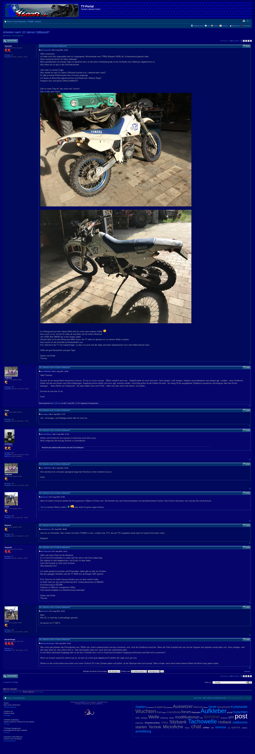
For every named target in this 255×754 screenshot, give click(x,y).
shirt (212, 728)
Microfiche (173, 726)
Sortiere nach (126, 671)
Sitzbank (178, 721)
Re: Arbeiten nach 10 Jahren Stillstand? (54, 367)
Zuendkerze (150, 707)
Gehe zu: (208, 682)
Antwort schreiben (9, 40)
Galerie (216, 26)
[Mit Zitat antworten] (246, 46)
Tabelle (171, 718)
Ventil (212, 707)
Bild (201, 718)
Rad (159, 712)
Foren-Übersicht (19, 21)
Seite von (234, 41)
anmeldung (143, 731)
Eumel (45, 497)
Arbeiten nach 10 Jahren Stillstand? (26, 32)
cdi (229, 728)
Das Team (197, 698)
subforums (240, 722)
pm (231, 717)
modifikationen (187, 717)
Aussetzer (183, 706)
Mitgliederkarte (198, 26)
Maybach (46, 529)
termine (212, 716)
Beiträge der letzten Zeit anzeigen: (95, 671)
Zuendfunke (174, 712)
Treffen (137, 718)
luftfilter (206, 727)
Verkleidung (164, 718)
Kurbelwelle (239, 707)
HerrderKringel (48, 643)
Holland (224, 722)
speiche (235, 727)
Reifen (164, 712)
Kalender (225, 26)
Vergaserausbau (152, 722)
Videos (187, 728)
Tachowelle (202, 721)
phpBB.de (99, 704)
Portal (9, 21)
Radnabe (196, 712)
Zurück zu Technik (11, 682)
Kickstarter (224, 718)
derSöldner (47, 434)
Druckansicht (244, 21)
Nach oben (250, 363)
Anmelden (247, 26)
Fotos (164, 722)
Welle (153, 716)
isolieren (244, 728)
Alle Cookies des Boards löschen (215, 698)
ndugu (45, 414)
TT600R (30, 21)
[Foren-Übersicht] (42, 10)
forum (186, 712)
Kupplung (160, 707)
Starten (140, 707)
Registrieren (236, 26)
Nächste (247, 671)
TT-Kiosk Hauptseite (15, 730)
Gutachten (240, 712)
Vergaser (169, 707)
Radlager (144, 718)
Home (12, 705)
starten (141, 727)
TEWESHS (47, 371)
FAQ (208, 26)
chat (196, 726)
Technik (38, 21)
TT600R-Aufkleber (19, 722)
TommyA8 (46, 50)
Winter (206, 707)
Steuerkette (223, 707)
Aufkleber (214, 710)
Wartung (198, 707)
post (241, 716)
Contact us (9, 713)
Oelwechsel (139, 723)
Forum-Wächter (17, 35)
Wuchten (145, 711)
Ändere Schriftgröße (248, 21)
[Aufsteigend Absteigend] (156, 671)
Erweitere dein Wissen (13, 739)
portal (229, 712)
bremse (220, 727)
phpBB (81, 702)
